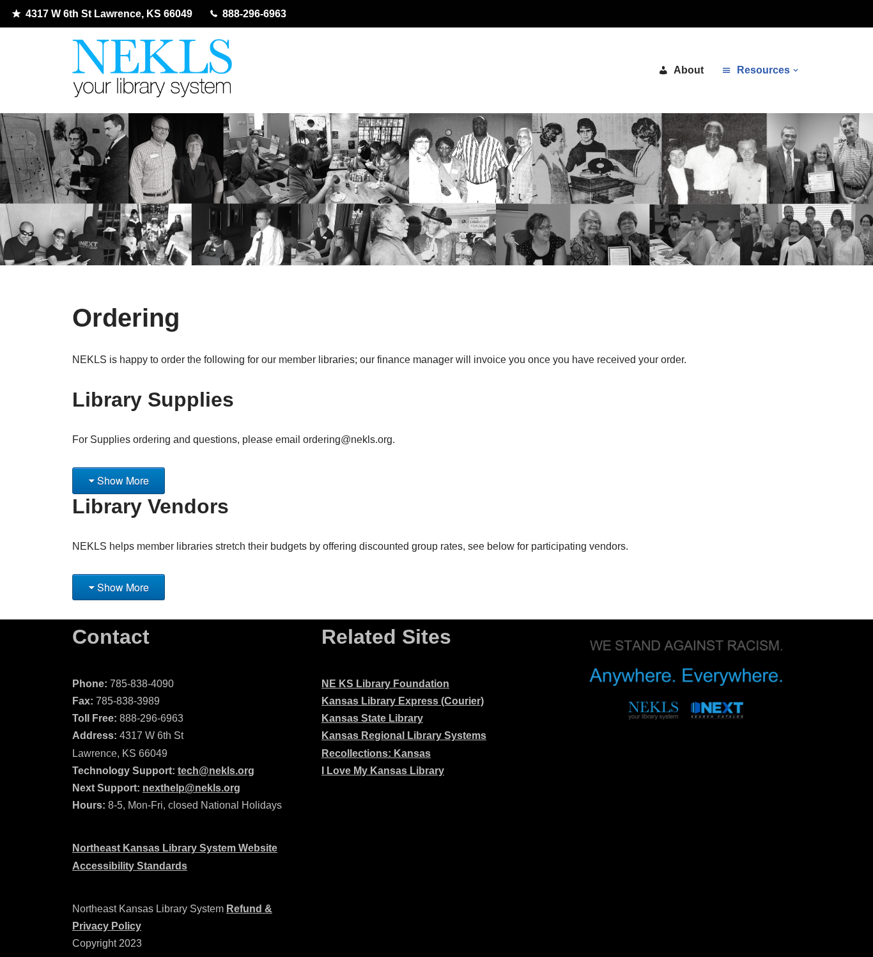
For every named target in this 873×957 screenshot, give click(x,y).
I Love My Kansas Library (382, 770)
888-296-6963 (254, 13)
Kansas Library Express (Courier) (402, 701)
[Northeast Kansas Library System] (152, 70)
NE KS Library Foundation (385, 683)
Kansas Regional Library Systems (403, 735)
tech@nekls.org (216, 770)
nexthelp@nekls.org (191, 787)
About (689, 70)
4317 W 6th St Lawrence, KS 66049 (109, 13)
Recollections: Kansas (376, 753)
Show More (123, 480)
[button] (795, 70)
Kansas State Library (372, 718)
